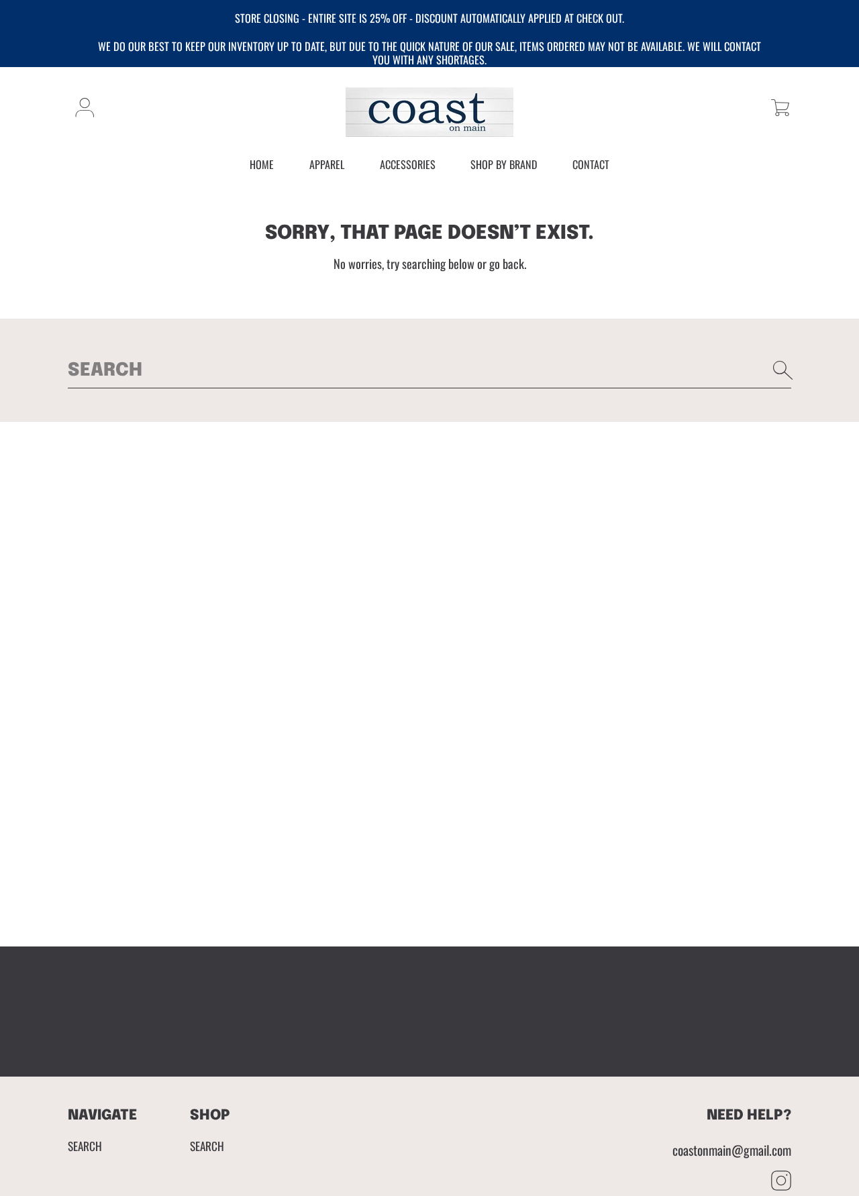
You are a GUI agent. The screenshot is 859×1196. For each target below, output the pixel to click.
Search (85, 1145)
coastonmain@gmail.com (731, 1150)
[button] (780, 108)
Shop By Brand (503, 164)
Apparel (326, 164)
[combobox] (429, 370)
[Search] (783, 370)
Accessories (408, 164)
